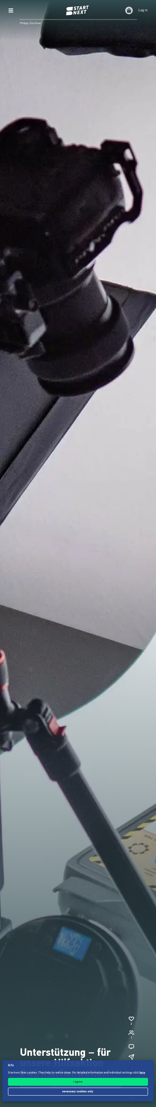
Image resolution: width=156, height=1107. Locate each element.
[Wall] (131, 1047)
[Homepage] (78, 10)
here (142, 1072)
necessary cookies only (78, 1091)
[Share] (131, 1057)
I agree (78, 1082)
